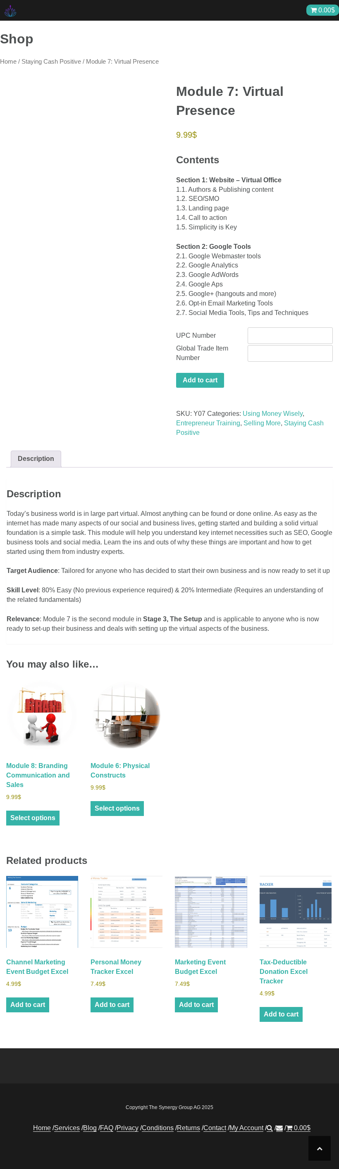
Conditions (158, 1127)
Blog (90, 1127)
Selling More (262, 423)
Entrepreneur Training (208, 423)
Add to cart (200, 380)
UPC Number (196, 335)
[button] (270, 1128)
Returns (188, 1127)
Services (67, 1127)
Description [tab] (36, 458)
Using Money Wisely (273, 413)
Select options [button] (32, 817)
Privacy (127, 1127)
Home (8, 61)
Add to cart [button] (27, 1004)
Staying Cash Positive (51, 61)
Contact (214, 1127)
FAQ (106, 1127)
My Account (246, 1127)
